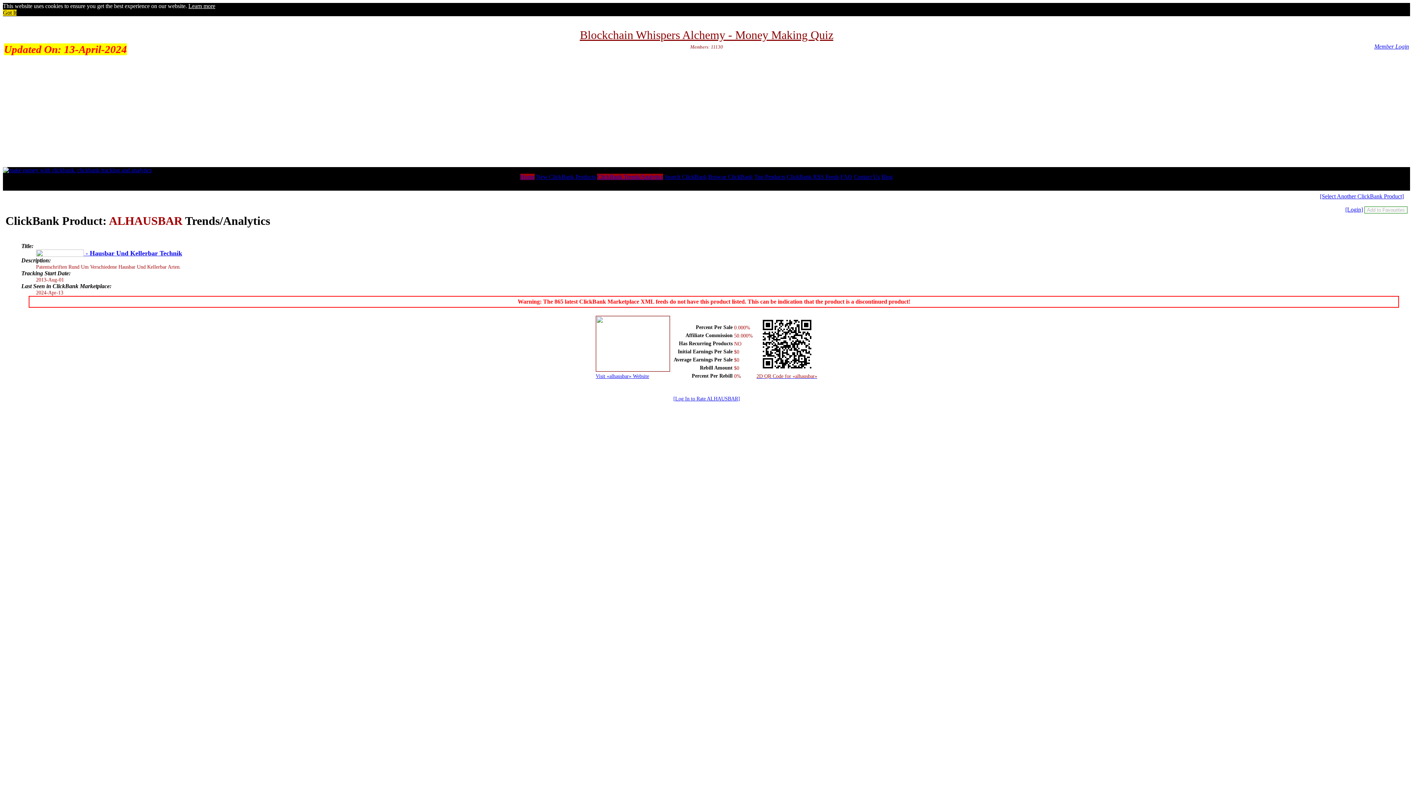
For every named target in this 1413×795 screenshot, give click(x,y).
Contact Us (867, 177)
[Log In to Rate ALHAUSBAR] (706, 399)
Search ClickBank (686, 177)
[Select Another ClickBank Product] (1362, 196)
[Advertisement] (706, 111)
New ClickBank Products (566, 177)
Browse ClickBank (730, 177)
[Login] (1354, 209)
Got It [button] (10, 13)
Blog (887, 177)
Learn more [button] (201, 6)
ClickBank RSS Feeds (813, 177)
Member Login (1391, 46)
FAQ (846, 177)
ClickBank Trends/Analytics (630, 177)
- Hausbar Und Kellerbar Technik (133, 253)
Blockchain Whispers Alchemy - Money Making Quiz (706, 35)
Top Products (769, 177)
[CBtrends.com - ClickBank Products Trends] (77, 170)
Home (527, 177)
